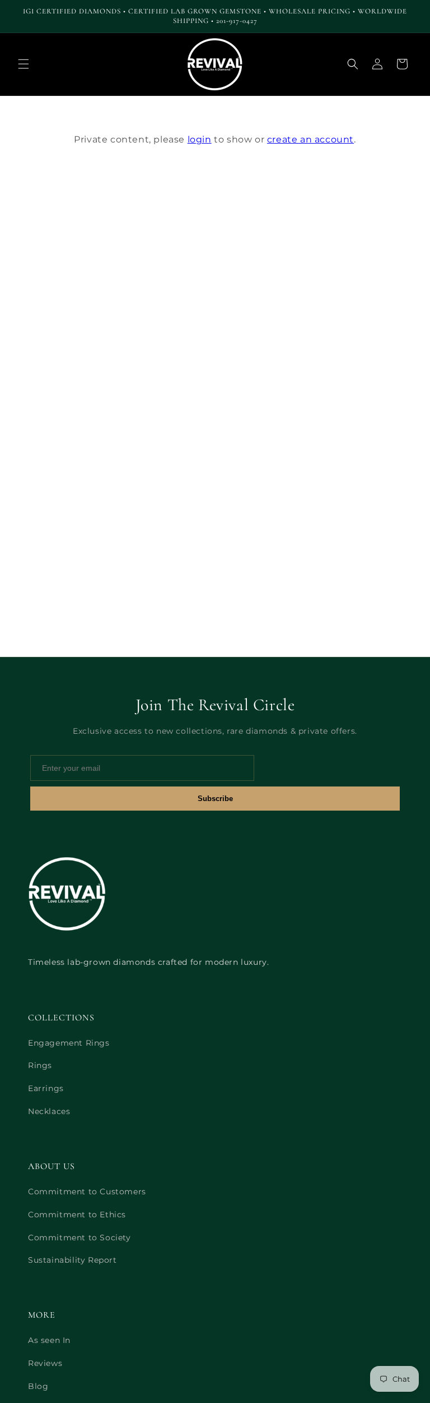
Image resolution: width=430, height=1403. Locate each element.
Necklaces (49, 1111)
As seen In (49, 1340)
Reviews (45, 1363)
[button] (23, 64)
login (200, 139)
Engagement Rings (69, 1043)
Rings (40, 1065)
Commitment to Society (79, 1237)
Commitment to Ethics (77, 1214)
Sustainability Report (72, 1260)
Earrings (46, 1088)
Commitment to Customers (87, 1191)
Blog (38, 1386)
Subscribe (215, 798)
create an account (310, 139)
